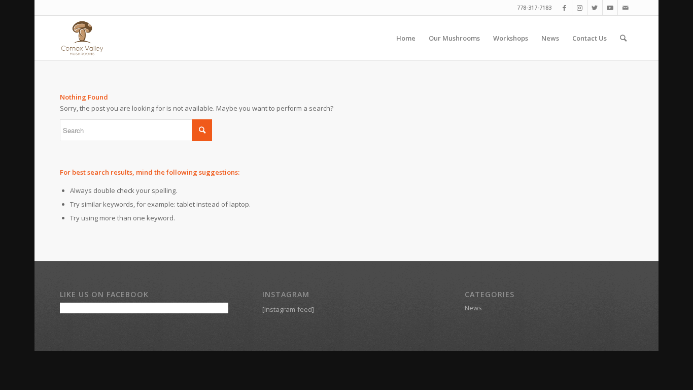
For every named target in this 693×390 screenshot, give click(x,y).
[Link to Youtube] (610, 7)
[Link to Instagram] (579, 7)
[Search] (623, 38)
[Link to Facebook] (564, 7)
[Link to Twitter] (594, 7)
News (473, 307)
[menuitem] (406, 38)
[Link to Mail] (625, 7)
